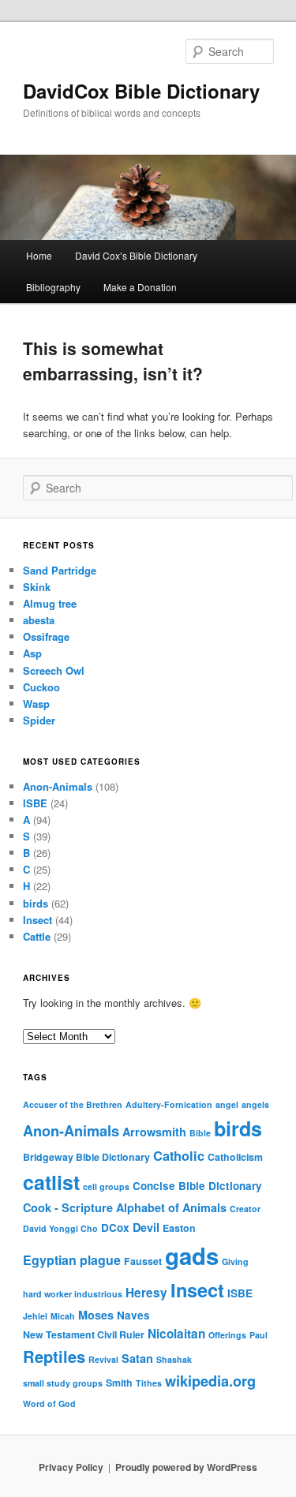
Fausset (143, 1261)
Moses (96, 1315)
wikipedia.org (210, 1381)
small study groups (63, 1383)
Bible (200, 1133)
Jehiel (35, 1316)
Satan (137, 1358)
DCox (115, 1227)
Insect (37, 919)
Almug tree (50, 603)
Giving (235, 1261)
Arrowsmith (154, 1132)
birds (35, 903)
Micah (63, 1316)
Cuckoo (41, 686)
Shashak (174, 1359)
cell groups (106, 1186)
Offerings (227, 1335)
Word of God (49, 1403)
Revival (103, 1359)
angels (255, 1104)
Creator (245, 1208)
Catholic (178, 1155)
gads (192, 1255)
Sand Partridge (59, 570)
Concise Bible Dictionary (197, 1185)
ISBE (35, 802)
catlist (51, 1182)
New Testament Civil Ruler (83, 1334)
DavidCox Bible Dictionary (141, 90)
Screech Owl (53, 670)
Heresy (146, 1292)
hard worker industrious (72, 1294)
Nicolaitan (176, 1333)
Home (39, 255)
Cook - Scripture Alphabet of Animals (125, 1207)
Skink (37, 586)
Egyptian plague (72, 1260)
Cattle (37, 936)
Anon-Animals (57, 786)
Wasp (36, 703)
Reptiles (54, 1356)
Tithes (149, 1383)
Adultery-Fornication (169, 1104)
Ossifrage (46, 636)
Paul (258, 1335)
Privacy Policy (71, 1467)
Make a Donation (140, 287)
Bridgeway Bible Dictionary (86, 1157)
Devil (146, 1227)
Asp (32, 653)
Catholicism (235, 1157)
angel (226, 1104)
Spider (39, 720)
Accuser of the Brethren (72, 1104)
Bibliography (53, 287)
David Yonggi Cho (60, 1228)
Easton (179, 1228)
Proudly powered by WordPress (186, 1467)
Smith (119, 1382)
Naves (133, 1315)
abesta (38, 619)
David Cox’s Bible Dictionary (136, 255)
